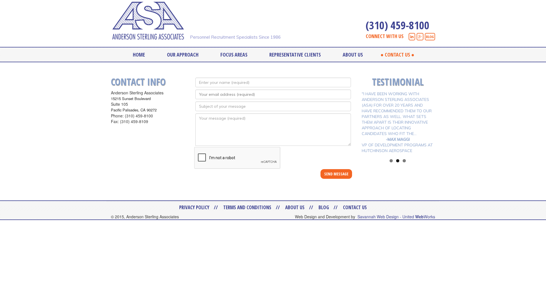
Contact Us (397, 54)
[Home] (150, 20)
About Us (353, 54)
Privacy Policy (194, 207)
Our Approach (182, 54)
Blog (323, 207)
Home (139, 54)
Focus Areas (233, 54)
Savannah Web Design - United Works (396, 216)
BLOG (430, 36)
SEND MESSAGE (336, 174)
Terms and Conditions (247, 207)
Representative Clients (295, 54)
